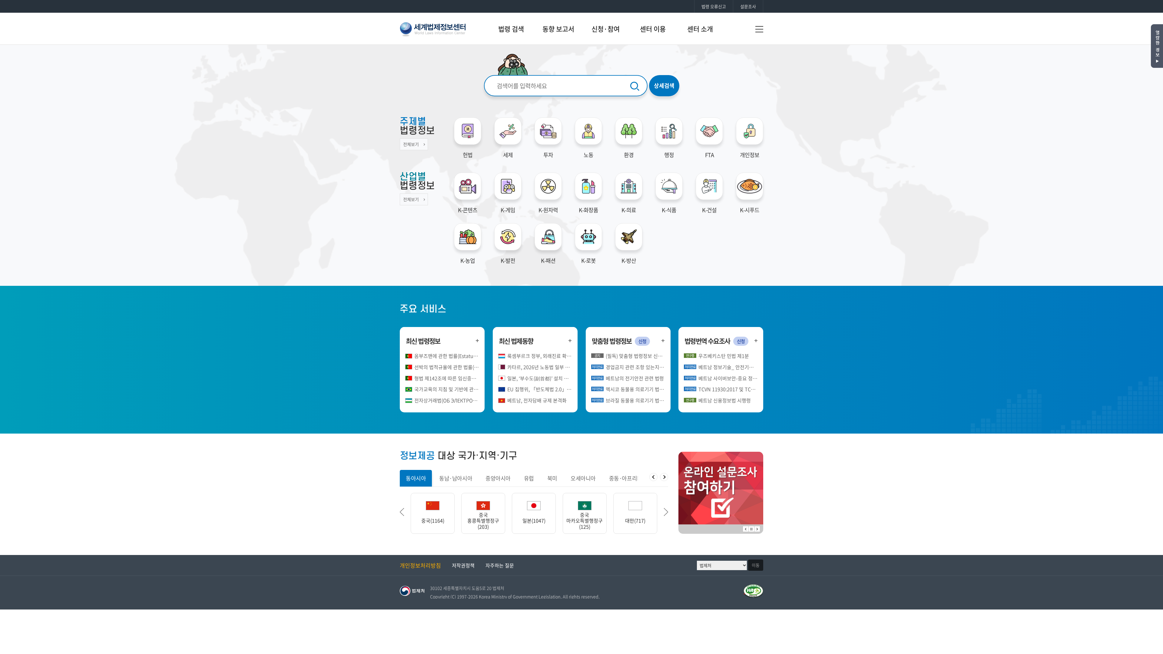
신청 (642, 341)
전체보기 (411, 144)
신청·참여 (605, 29)
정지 (751, 529)
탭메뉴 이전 (653, 477)
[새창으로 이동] (720, 488)
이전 (746, 529)
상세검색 (664, 85)
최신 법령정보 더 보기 (477, 340)
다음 (757, 529)
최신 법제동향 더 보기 (570, 340)
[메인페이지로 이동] (433, 28)
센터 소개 (700, 29)
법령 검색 (511, 29)
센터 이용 (653, 29)
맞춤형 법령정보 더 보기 (663, 340)
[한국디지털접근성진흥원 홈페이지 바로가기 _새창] (753, 587)
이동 (756, 565)
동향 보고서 (558, 29)
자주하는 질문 (499, 565)
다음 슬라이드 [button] (666, 512)
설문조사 (748, 6)
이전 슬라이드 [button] (402, 512)
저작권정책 (463, 565)
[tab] (416, 478)
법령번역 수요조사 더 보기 (756, 340)
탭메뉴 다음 (664, 477)
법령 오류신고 (713, 6)
